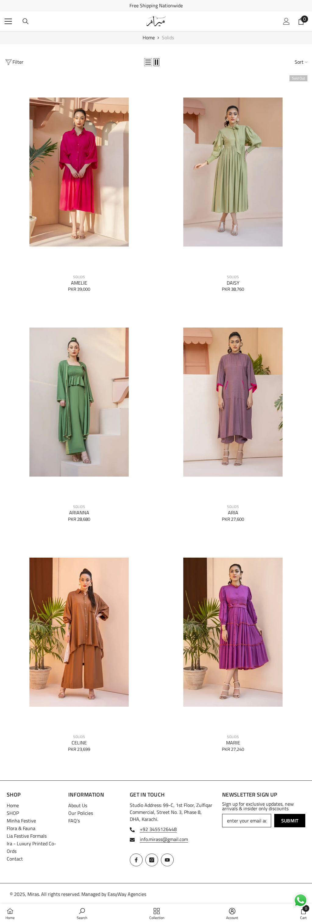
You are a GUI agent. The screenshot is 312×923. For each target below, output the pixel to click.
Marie (233, 742)
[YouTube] (167, 860)
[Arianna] (79, 402)
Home (149, 37)
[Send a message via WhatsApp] (300, 900)
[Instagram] (151, 860)
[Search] (25, 21)
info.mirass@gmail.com (164, 839)
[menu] (8, 21)
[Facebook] (136, 860)
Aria (233, 512)
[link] (82, 913)
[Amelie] (79, 172)
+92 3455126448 (158, 829)
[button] (148, 62)
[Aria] (232, 402)
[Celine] (79, 632)
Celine (79, 742)
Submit (290, 820)
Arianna (79, 512)
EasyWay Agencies (127, 894)
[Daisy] (232, 172)
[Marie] (232, 632)
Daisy (233, 283)
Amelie (79, 283)
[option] (156, 5)
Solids (168, 37)
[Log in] (286, 21)
